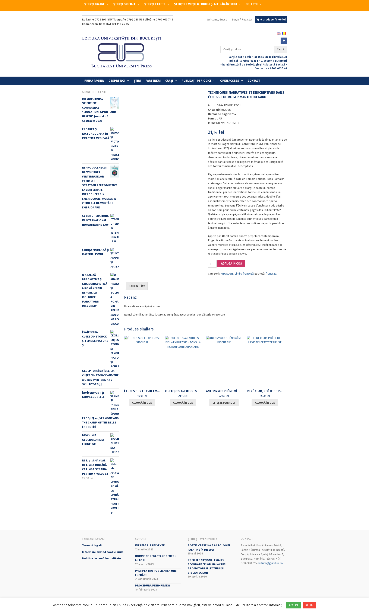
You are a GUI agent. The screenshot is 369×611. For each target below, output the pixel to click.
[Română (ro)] (284, 33)
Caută (280, 49)
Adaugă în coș (231, 263)
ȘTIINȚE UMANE (94, 4)
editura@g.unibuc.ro (270, 563)
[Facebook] (284, 41)
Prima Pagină (94, 81)
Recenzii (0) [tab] (137, 285)
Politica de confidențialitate (101, 558)
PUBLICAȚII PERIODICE (197, 81)
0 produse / (273, 19)
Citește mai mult (223, 402)
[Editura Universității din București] (126, 52)
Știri (137, 81)
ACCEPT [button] (293, 605)
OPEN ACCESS (229, 81)
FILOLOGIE (227, 273)
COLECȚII (252, 4)
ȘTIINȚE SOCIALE (124, 4)
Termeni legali (92, 545)
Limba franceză (244, 273)
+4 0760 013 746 (276, 68)
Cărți (169, 81)
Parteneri (153, 81)
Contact (254, 81)
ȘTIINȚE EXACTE (154, 4)
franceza (271, 273)
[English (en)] (279, 33)
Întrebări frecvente (150, 545)
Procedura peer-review (152, 585)
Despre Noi (116, 81)
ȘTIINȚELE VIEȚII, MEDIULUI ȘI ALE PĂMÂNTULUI (205, 4)
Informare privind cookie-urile (102, 552)
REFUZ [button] (309, 605)
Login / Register (242, 19)
